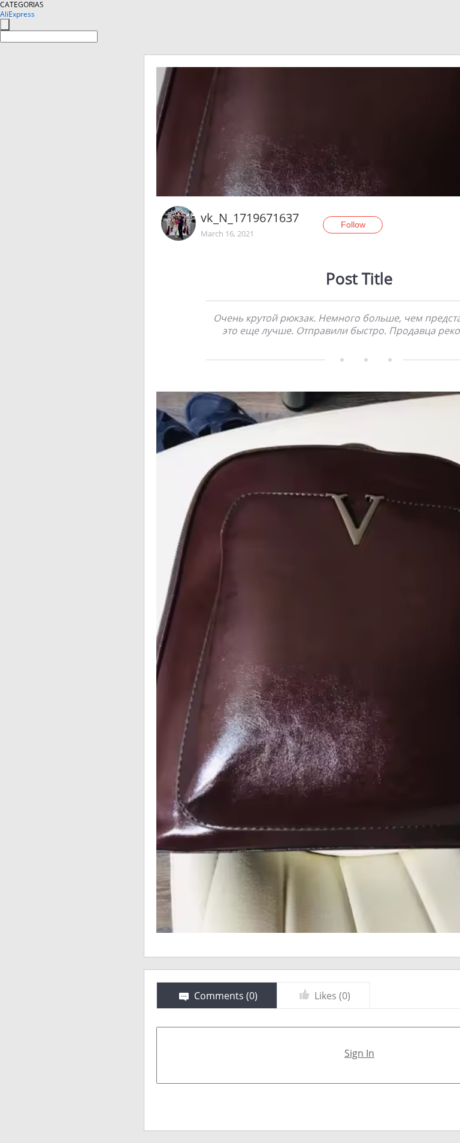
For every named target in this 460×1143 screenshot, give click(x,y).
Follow (353, 224)
